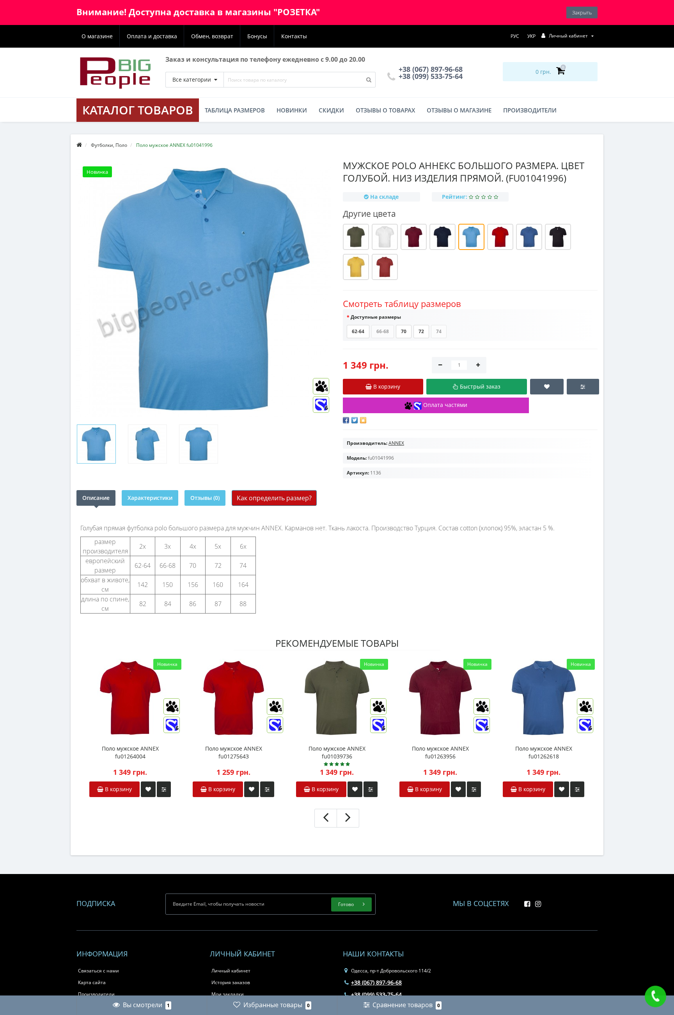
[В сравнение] (164, 789)
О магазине (97, 36)
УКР (531, 36)
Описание (96, 497)
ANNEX (396, 443)
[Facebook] (525, 901)
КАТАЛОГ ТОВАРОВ (137, 110)
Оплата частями (444, 404)
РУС (515, 36)
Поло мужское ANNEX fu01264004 (130, 752)
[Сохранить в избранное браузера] (363, 420)
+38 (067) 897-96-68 (376, 982)
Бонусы (257, 36)
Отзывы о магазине (459, 110)
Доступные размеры (376, 317)
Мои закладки (227, 994)
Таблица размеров (235, 110)
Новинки (292, 110)
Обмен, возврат (212, 36)
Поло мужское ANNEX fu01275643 (233, 752)
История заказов (230, 982)
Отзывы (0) (205, 497)
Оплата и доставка (152, 36)
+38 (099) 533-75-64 (430, 76)
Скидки (331, 110)
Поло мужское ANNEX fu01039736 (337, 752)
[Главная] (79, 145)
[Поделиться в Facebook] (346, 420)
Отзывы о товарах (385, 110)
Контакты (294, 36)
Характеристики (150, 497)
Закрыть (582, 12)
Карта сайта (92, 982)
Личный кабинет (230, 970)
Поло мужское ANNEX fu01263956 (440, 752)
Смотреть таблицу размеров (402, 303)
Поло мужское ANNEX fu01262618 (543, 752)
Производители (530, 110)
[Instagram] (536, 901)
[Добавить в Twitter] (354, 420)
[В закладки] (148, 789)
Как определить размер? (274, 498)
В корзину (117, 789)
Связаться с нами (98, 970)
